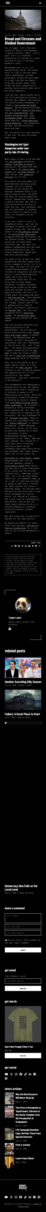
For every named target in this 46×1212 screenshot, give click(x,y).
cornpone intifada (18, 418)
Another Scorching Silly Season (23, 682)
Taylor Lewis (25, 35)
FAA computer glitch (28, 232)
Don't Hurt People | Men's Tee (19, 1046)
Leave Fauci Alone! (25, 1158)
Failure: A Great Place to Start (22, 714)
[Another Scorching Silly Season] (23, 668)
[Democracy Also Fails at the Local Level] (23, 802)
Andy (15, 48)
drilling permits (26, 172)
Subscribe (23, 988)
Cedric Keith (24, 717)
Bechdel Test (15, 310)
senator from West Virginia (18, 164)
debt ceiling (25, 367)
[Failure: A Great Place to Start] (23, 700)
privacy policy (24, 1206)
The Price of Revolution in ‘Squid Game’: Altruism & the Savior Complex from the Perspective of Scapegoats (28, 1114)
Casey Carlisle (26, 893)
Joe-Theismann (15, 161)
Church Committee (18, 423)
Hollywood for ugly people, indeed (22, 458)
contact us (37, 1204)
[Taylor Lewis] (23, 605)
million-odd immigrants (24, 234)
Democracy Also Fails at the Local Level (21, 887)
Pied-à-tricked (23, 1144)
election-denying (16, 297)
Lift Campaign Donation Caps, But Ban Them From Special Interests (28, 1133)
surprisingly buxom (14, 466)
